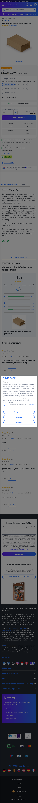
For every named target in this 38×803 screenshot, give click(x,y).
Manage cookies (19, 412)
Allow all (19, 422)
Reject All (19, 417)
